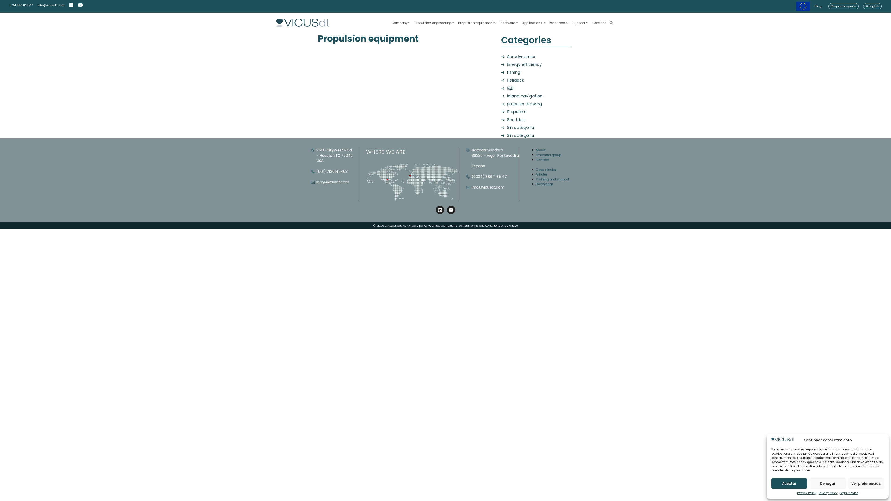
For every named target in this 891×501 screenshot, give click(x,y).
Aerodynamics (521, 56)
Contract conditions (443, 226)
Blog (818, 6)
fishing (513, 72)
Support (579, 23)
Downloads (544, 184)
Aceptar (789, 483)
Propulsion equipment (476, 23)
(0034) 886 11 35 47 (489, 176)
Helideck (515, 80)
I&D (510, 88)
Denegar (828, 483)
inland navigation (524, 96)
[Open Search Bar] (611, 23)
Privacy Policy (806, 493)
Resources (557, 23)
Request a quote (843, 6)
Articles (542, 174)
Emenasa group (548, 155)
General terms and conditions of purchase (488, 226)
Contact (599, 23)
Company (399, 23)
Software (508, 23)
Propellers (516, 112)
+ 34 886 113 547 (21, 5)
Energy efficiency (524, 64)
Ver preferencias (866, 483)
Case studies (546, 169)
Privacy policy (418, 226)
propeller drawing (524, 104)
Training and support (552, 179)
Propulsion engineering (433, 23)
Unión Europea (803, 6)
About (541, 150)
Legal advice (849, 493)
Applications (532, 23)
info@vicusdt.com (51, 5)
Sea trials (516, 119)
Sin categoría (520, 127)
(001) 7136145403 (332, 171)
